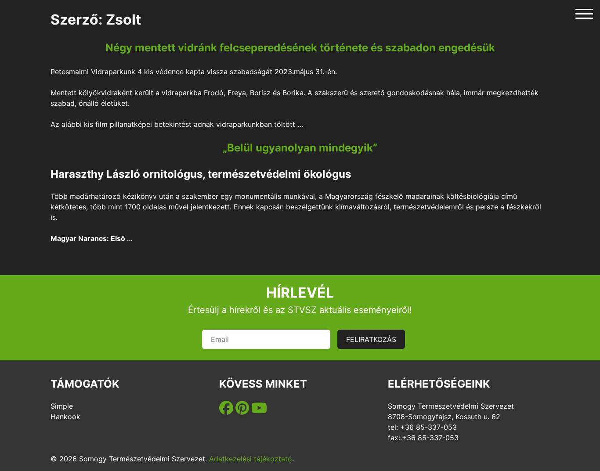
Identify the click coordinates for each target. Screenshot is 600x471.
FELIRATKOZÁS (371, 339)
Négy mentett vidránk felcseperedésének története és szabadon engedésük (300, 47)
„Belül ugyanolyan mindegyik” (300, 147)
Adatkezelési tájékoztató (250, 458)
